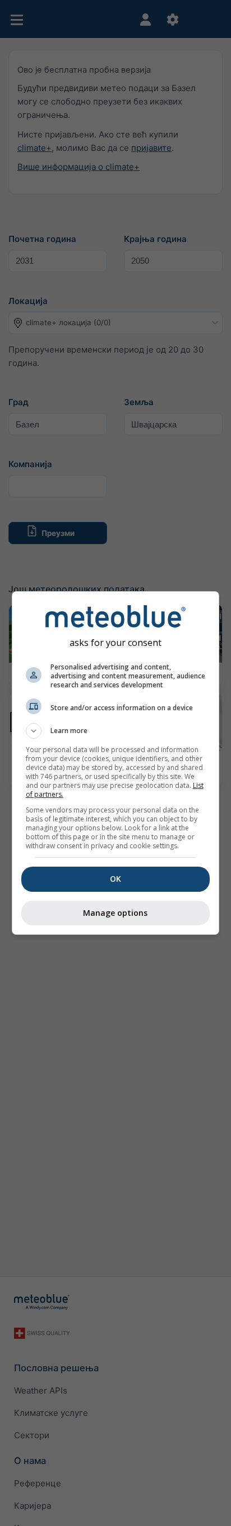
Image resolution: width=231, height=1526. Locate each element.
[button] (116, 731)
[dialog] (116, 763)
